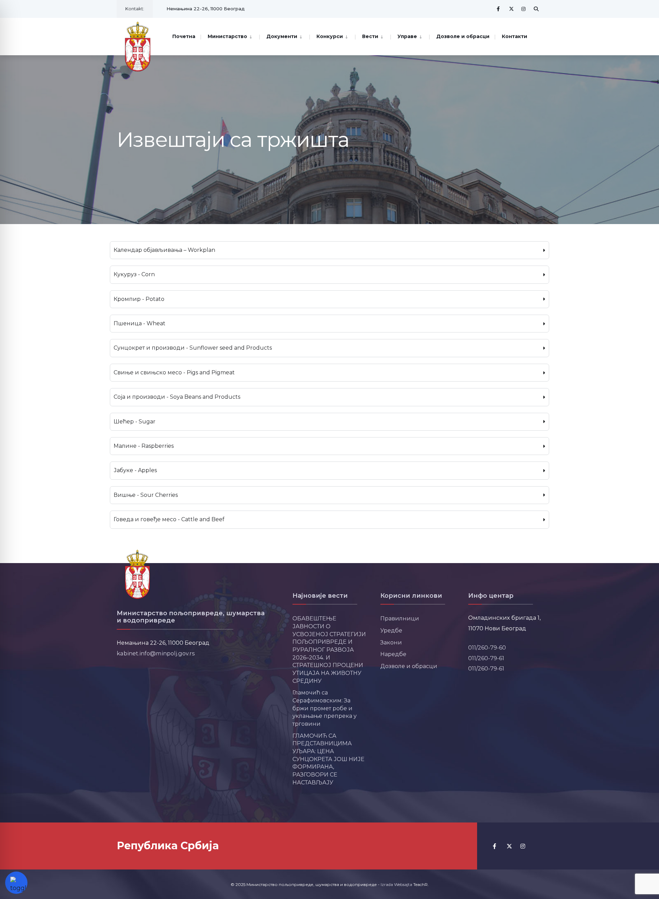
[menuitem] (229, 36)
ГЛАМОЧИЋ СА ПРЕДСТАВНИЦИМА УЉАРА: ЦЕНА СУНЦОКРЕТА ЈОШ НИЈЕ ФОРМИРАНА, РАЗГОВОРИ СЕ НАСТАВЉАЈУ (328, 759)
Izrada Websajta (396, 884)
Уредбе (391, 630)
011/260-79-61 (486, 658)
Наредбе (393, 654)
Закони (391, 642)
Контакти (514, 36)
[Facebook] (499, 9)
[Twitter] (511, 9)
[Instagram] (524, 9)
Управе (407, 36)
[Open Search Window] (536, 9)
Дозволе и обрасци (462, 36)
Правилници (399, 618)
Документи (281, 36)
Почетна (183, 36)
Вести (370, 36)
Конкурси (329, 36)
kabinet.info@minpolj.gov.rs (156, 653)
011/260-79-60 (487, 647)
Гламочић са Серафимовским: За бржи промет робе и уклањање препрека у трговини (324, 708)
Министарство (227, 36)
